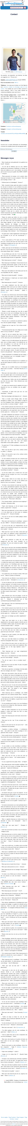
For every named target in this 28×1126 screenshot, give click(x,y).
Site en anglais (4, 1117)
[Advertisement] (14, 32)
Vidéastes (22, 1062)
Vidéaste (11, 1075)
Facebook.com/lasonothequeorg (13, 126)
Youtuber (17, 796)
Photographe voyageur (6, 956)
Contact (25, 1082)
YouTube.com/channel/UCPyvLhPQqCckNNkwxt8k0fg (13, 133)
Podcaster (5, 544)
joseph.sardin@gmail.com (11, 79)
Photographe (12, 245)
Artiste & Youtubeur (9, 883)
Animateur (3, 292)
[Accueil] (14, 3)
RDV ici (16, 82)
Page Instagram (20, 1117)
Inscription (14, 151)
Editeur (13, 1032)
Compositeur (20, 579)
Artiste (2, 877)
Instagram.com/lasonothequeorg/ (14, 129)
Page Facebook (12, 1117)
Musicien (3, 827)
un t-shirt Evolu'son (18, 71)
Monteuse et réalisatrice (7, 861)
